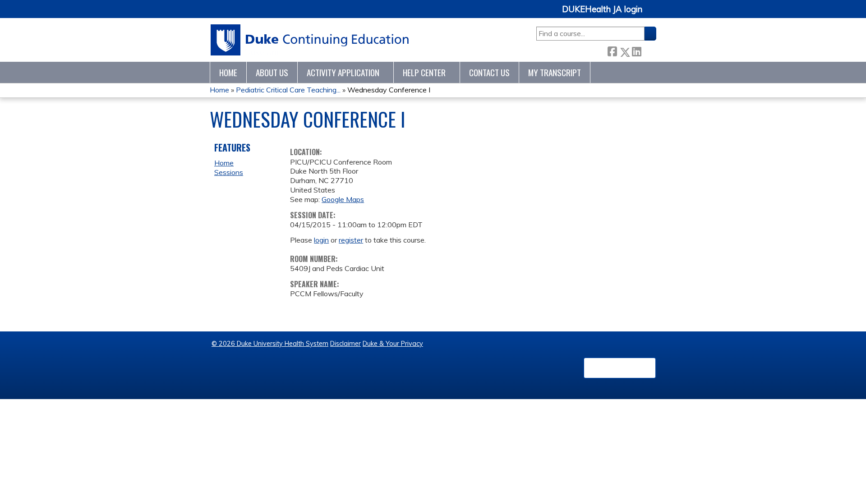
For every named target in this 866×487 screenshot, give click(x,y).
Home (228, 72)
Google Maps (343, 199)
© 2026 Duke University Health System (270, 344)
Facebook (612, 50)
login (321, 239)
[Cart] (652, 14)
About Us (272, 72)
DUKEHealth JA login (602, 9)
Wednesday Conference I (388, 89)
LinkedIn (636, 50)
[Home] (310, 40)
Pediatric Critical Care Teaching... (288, 89)
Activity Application (343, 72)
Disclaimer (345, 344)
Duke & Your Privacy (393, 344)
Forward (648, 50)
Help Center (424, 72)
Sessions (228, 172)
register (351, 239)
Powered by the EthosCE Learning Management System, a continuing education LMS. (619, 368)
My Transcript (554, 72)
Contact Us (489, 72)
